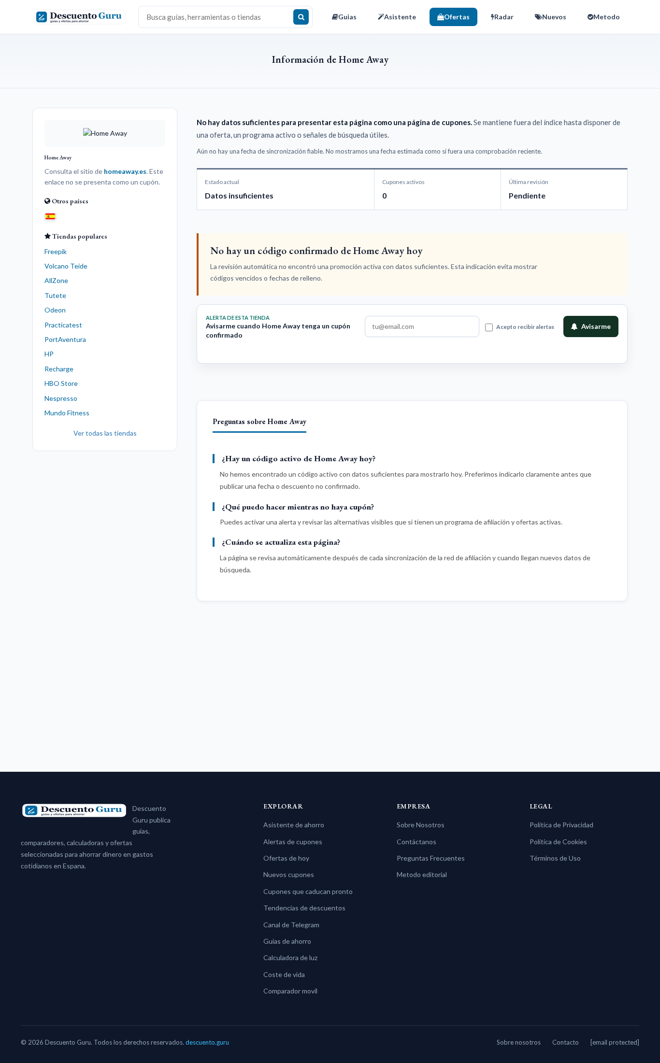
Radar (504, 17)
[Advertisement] (104, 607)
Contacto (565, 1042)
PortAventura (65, 339)
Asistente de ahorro (293, 825)
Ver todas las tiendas (105, 433)
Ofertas (457, 17)
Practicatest (63, 325)
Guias (347, 17)
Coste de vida (284, 974)
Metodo (606, 17)
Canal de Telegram (291, 925)
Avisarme (596, 326)
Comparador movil (290, 991)
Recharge (58, 369)
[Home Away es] (50, 216)
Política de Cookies (558, 841)
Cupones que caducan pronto (308, 891)
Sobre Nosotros (421, 825)
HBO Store (61, 383)
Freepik (55, 251)
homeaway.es (125, 171)
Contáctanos (416, 841)
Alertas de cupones (292, 841)
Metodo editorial (422, 874)
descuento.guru (207, 1042)
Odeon (55, 310)
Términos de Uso (555, 858)
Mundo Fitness (66, 413)
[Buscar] (301, 17)
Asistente (400, 17)
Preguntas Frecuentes (431, 858)
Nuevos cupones (288, 874)
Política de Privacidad (561, 825)
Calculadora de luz (290, 957)
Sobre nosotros (519, 1042)
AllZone (56, 280)
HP (49, 354)
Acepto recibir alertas (525, 326)
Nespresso (60, 398)
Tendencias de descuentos (304, 908)
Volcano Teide (65, 266)
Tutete (55, 295)
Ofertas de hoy (286, 858)
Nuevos (554, 17)
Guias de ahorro (287, 941)
